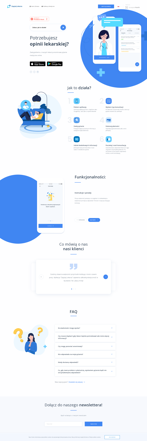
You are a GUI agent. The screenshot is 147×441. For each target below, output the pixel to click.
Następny (93, 220)
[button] (118, 6)
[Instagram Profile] (38, 72)
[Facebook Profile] (31, 72)
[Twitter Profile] (34, 72)
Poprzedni (82, 220)
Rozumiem (112, 437)
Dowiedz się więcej (76, 382)
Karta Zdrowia (35, 6)
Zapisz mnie (93, 424)
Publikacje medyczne (49, 6)
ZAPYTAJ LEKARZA (106, 6)
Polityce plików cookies (95, 437)
